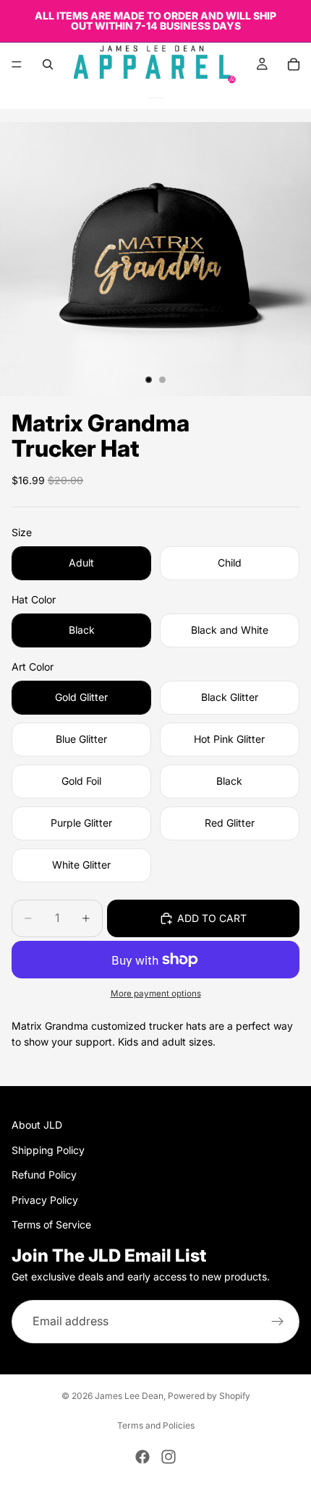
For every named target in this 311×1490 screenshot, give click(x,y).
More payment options (156, 994)
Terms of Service (51, 1224)
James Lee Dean (129, 1395)
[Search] (48, 64)
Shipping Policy (48, 1150)
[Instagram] (168, 1456)
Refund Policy (44, 1174)
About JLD (37, 1125)
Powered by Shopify (209, 1395)
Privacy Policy (45, 1200)
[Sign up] (278, 1321)
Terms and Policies (156, 1425)
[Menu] (16, 64)
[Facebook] (142, 1456)
